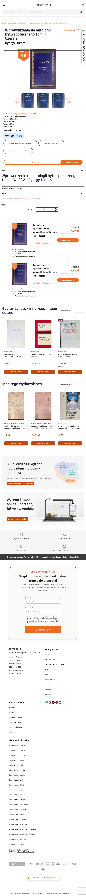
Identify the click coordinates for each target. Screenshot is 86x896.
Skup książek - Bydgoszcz (18, 750)
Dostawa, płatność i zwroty (12, 189)
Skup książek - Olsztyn (17, 785)
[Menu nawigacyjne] (4, 5)
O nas (47, 654)
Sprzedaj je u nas (11, 136)
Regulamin (13, 712)
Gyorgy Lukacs (15, 43)
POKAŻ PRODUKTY (71, 162)
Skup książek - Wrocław (17, 839)
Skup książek (50, 659)
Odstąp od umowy (16, 727)
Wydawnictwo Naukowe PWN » (26, 114)
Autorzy (48, 689)
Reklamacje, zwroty (16, 722)
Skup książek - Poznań (17, 795)
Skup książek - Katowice (18, 760)
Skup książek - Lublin (17, 775)
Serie (47, 684)
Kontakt (48, 694)
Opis (3, 170)
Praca (47, 669)
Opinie (4, 193)
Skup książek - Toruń (16, 814)
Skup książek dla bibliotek (54, 664)
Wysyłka (12, 707)
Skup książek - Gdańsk (17, 755)
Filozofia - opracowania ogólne (56, 24)
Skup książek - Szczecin (17, 810)
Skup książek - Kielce (16, 765)
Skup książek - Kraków (17, 770)
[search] (81, 12)
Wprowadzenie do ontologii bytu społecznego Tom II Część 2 (45, 232)
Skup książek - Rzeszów (17, 800)
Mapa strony (50, 679)
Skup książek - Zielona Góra (19, 844)
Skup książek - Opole (16, 790)
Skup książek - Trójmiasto (18, 819)
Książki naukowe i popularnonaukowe (13, 24)
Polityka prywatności (16, 717)
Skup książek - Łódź (16, 780)
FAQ (10, 732)
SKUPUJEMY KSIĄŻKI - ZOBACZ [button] (84, 49)
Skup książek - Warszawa (18, 824)
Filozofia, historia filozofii (36, 24)
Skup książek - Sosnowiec (18, 805)
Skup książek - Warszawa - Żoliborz (22, 834)
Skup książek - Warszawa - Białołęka (22, 829)
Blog (46, 674)
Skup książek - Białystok (18, 745)
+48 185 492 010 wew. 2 (25, 852)
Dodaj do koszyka (67, 240)
